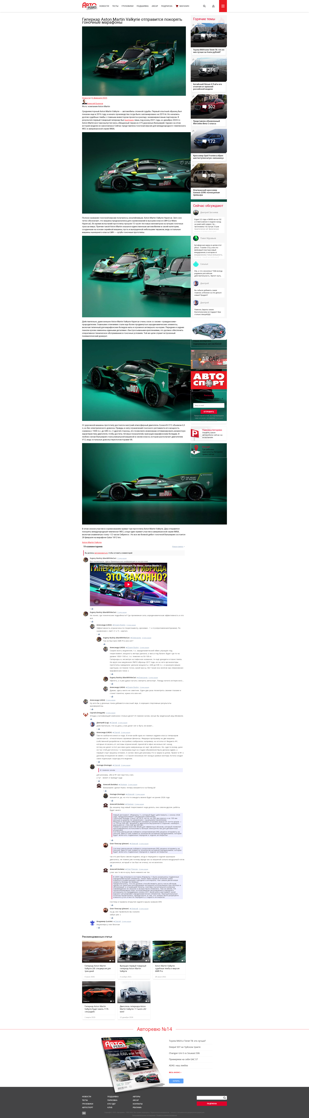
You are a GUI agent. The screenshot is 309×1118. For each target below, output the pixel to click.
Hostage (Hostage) (104, 765)
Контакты (138, 1104)
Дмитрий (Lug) (103, 722)
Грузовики (127, 6)
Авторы (136, 1096)
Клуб (109, 1107)
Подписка (166, 6)
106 (113, 960)
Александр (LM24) (104, 625)
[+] (92, 609)
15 (113, 1001)
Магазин (184, 6)
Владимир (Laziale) (104, 921)
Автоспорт (87, 1107)
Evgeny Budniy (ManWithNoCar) (103, 558)
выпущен (129, 120)
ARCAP (155, 6)
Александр (135, 638)
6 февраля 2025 (99, 98)
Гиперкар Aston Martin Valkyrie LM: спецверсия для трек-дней (98, 968)
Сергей (113, 723)
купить (176, 1081)
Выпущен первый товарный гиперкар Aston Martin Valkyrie (133, 968)
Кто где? (111, 1104)
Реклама (137, 1107)
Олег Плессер (131, 869)
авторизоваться (101, 553)
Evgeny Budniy (119, 625)
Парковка (112, 1100)
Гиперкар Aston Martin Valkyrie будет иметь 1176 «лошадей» (96, 1009)
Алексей (130, 794)
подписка (212, 1104)
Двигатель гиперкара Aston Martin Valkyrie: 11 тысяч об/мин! (133, 1009)
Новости (104, 6)
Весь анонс (174, 1072)
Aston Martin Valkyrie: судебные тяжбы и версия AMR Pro (167, 968)
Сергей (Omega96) (97, 713)
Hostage (123, 784)
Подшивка (143, 6)
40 (148, 1001)
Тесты (115, 6)
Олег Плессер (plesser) (119, 843)
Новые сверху (177, 547)
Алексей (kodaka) (110, 784)
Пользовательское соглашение (143, 1115)
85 (148, 960)
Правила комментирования (166, 1115)
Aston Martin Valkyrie (92, 542)
